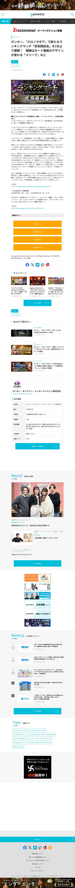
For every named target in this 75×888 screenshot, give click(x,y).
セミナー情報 (50, 21)
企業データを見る (37, 446)
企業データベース (19, 21)
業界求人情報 (36, 21)
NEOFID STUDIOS (18, 747)
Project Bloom (17, 743)
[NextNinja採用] (37, 767)
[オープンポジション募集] (37, 30)
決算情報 (63, 21)
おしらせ (37, 867)
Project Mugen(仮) (18, 738)
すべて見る (37, 303)
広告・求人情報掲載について (37, 857)
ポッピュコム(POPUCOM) (48, 734)
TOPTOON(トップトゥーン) (21, 734)
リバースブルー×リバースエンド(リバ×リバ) (39, 738)
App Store (37, 239)
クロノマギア (15, 66)
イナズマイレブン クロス (20, 730)
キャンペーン (16, 37)
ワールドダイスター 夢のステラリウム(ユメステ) (38, 743)
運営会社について (37, 854)
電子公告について (37, 864)
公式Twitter (37, 232)
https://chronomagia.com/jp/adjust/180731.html (27, 208)
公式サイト (37, 224)
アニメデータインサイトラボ (37, 730)
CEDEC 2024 (34, 734)
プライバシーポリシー (37, 871)
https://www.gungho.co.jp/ (21, 394)
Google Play (37, 247)
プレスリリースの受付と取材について (37, 860)
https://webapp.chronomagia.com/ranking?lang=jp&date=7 (31, 186)
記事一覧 (5, 21)
